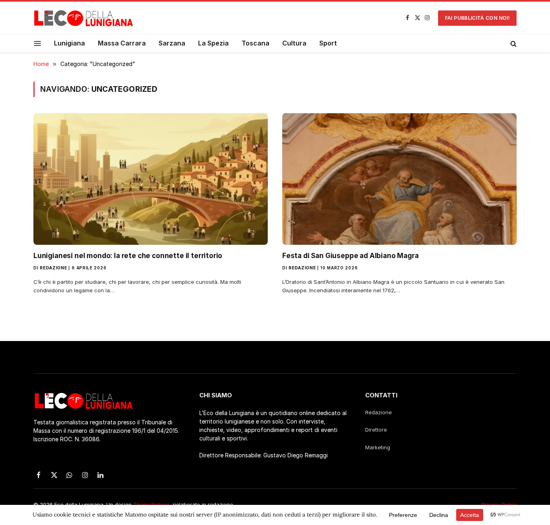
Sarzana (172, 43)
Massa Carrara (122, 43)
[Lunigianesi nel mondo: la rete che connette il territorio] (150, 179)
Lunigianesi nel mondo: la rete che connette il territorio (127, 256)
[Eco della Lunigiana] (83, 18)
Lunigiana (69, 43)
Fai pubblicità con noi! (477, 18)
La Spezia (213, 43)
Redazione (53, 267)
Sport (328, 43)
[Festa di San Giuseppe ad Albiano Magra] (399, 179)
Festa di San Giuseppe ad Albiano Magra (350, 256)
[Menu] (37, 43)
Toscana (255, 43)
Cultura (294, 43)
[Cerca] (513, 43)
